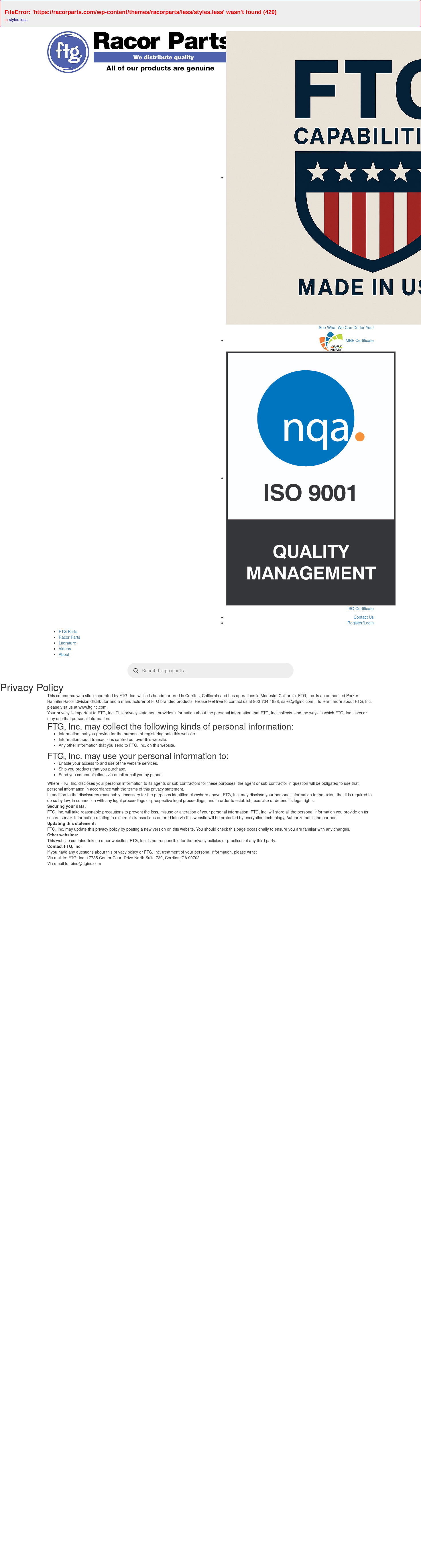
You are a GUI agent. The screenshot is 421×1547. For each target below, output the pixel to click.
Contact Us (363, 617)
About (64, 654)
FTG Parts (68, 631)
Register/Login (360, 623)
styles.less (18, 19)
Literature (67, 643)
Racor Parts (69, 637)
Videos (65, 648)
